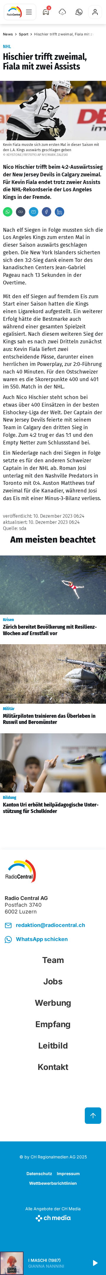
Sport (23, 34)
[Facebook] (46, 212)
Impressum (68, 1173)
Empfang (53, 1024)
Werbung (53, 1003)
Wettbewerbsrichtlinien (53, 1183)
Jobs (53, 981)
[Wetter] (62, 12)
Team (53, 960)
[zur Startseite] (14, 12)
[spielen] (95, 1263)
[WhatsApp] (7, 212)
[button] (79, 12)
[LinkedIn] (59, 212)
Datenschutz (39, 1173)
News (8, 34)
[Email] (33, 212)
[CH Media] (53, 1217)
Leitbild (53, 1046)
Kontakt (53, 1067)
